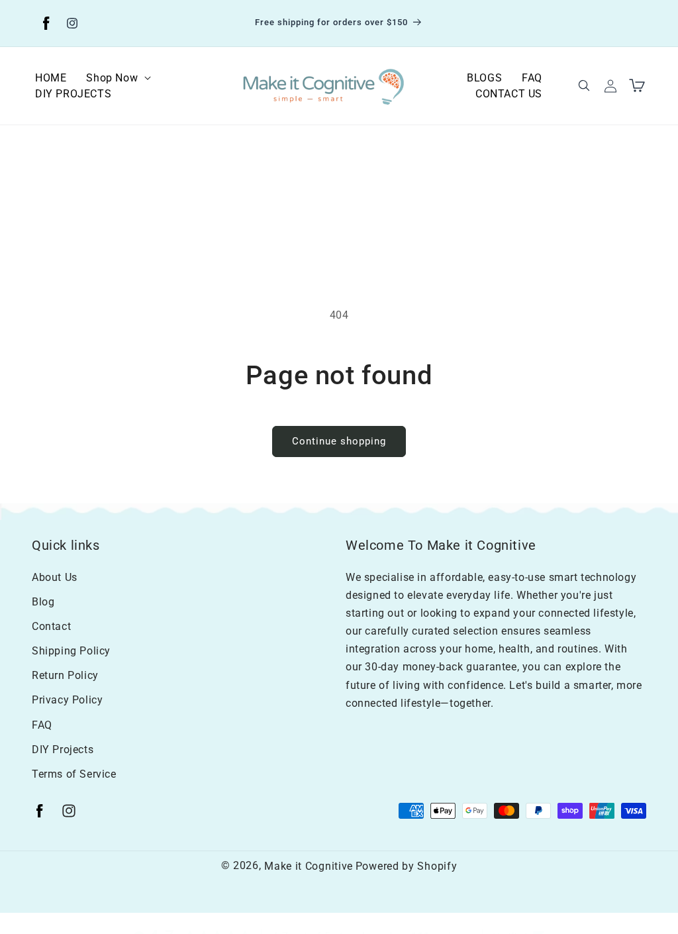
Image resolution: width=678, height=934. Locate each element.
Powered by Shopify (407, 866)
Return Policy (65, 675)
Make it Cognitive (308, 866)
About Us (54, 577)
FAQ (42, 725)
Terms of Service (74, 774)
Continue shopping (339, 441)
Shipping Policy (71, 651)
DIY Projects (62, 749)
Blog (43, 602)
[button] (118, 78)
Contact (51, 626)
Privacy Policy (67, 700)
